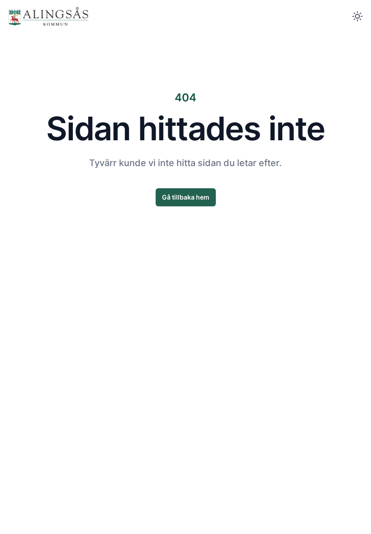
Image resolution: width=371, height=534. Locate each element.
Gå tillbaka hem (185, 197)
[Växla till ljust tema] (357, 16)
